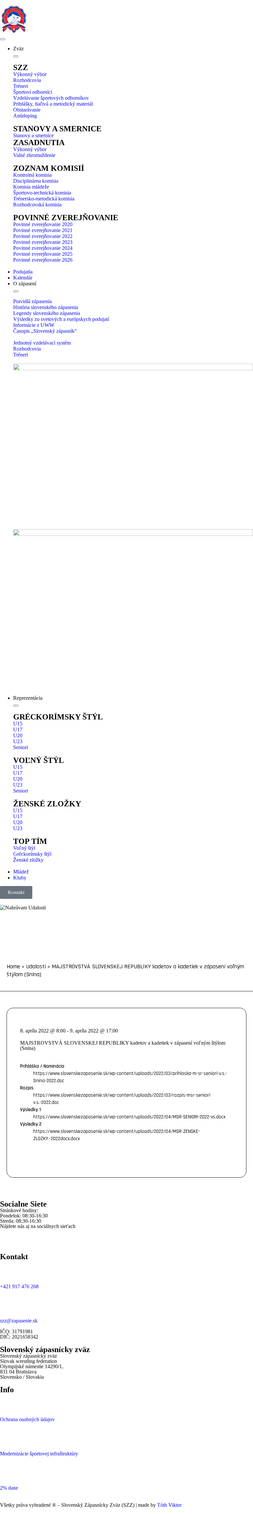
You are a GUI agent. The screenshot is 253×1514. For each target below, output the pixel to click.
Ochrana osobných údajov (27, 1419)
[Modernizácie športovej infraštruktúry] (8, 1436)
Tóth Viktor (169, 1505)
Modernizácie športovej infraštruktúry (39, 1453)
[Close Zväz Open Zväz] (15, 56)
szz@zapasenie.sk (19, 1320)
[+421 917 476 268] (8, 1269)
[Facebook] (8, 1237)
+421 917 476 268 (19, 1286)
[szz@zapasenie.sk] (8, 1303)
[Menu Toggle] (2, 39)
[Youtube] (44, 1237)
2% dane (9, 1488)
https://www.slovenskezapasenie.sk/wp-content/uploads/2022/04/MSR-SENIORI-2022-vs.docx (129, 1117)
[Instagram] (26, 1237)
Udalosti (36, 966)
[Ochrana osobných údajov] (8, 1402)
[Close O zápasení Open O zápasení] (15, 291)
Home (13, 966)
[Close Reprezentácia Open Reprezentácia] (15, 706)
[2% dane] (8, 1470)
